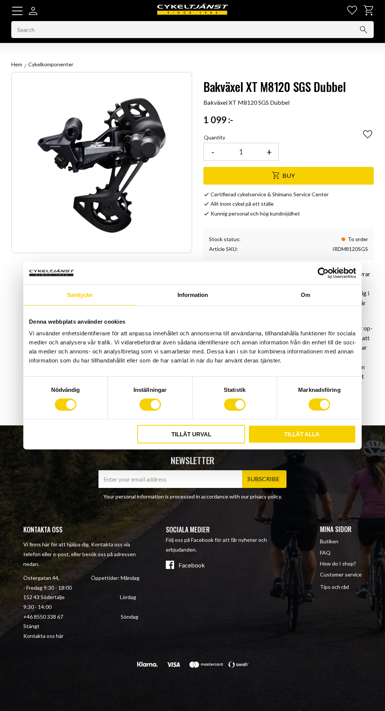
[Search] (363, 30)
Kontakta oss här (43, 636)
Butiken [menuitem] (329, 541)
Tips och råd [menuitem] (334, 587)
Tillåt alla (302, 434)
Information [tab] (192, 294)
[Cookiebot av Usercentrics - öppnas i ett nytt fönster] (323, 272)
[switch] (150, 404)
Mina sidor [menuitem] (336, 529)
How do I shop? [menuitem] (338, 563)
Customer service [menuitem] (341, 574)
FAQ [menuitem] (325, 552)
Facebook (192, 565)
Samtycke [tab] (79, 294)
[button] (17, 11)
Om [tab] (305, 294)
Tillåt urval (191, 434)
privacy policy (265, 496)
